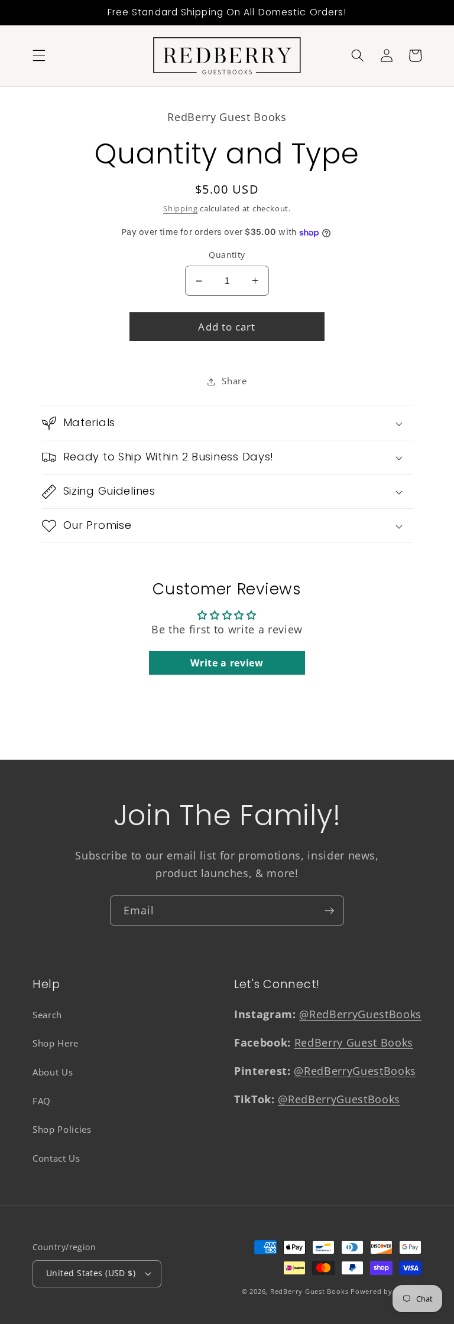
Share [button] (234, 381)
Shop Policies (62, 1129)
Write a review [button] (226, 662)
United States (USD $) (90, 1273)
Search (47, 1015)
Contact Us (56, 1158)
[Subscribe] (329, 910)
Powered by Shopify (386, 1291)
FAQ (42, 1101)
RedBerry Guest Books (353, 1042)
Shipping (180, 208)
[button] (39, 55)
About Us (53, 1072)
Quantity (227, 254)
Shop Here (56, 1043)
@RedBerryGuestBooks (360, 1014)
